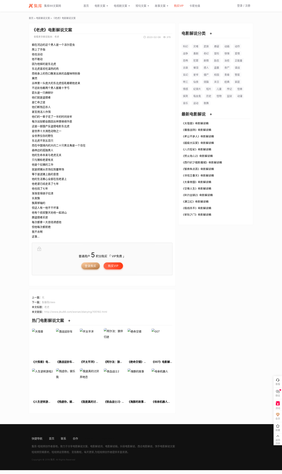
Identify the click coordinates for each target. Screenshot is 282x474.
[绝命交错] (138, 342)
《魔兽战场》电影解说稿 (196, 129)
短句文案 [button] (141, 5)
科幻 (185, 46)
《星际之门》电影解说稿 (196, 214)
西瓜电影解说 (145, 446)
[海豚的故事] (138, 382)
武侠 (206, 46)
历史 (208, 95)
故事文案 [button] (160, 5)
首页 (86, 5)
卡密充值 (194, 5)
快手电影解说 (162, 446)
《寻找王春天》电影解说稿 (198, 175)
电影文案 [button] (100, 5)
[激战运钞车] (66, 342)
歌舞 (206, 103)
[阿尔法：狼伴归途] (114, 342)
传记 (229, 88)
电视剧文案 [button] (121, 5)
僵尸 (206, 74)
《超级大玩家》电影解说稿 (198, 142)
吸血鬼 (197, 95)
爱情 (237, 53)
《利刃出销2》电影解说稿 (197, 195)
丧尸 (226, 67)
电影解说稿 (111, 446)
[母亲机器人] (162, 382)
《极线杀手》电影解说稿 (196, 208)
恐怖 (185, 60)
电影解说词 (96, 446)
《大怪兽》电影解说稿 (195, 123)
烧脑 (206, 81)
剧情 (206, 60)
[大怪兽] (42, 342)
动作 (237, 46)
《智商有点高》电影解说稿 (198, 168)
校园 (216, 74)
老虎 (56, 36)
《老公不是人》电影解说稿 (198, 136)
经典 (226, 81)
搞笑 (185, 95)
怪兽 (239, 88)
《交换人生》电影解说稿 (196, 188)
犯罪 (195, 60)
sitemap (90, 438)
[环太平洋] (90, 342)
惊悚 (226, 53)
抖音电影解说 (127, 446)
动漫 (239, 95)
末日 (216, 81)
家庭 (237, 81)
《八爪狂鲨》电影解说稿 (196, 149)
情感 (185, 88)
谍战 (237, 67)
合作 (75, 438)
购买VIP (179, 5)
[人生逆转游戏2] (42, 382)
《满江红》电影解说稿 (195, 201)
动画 (226, 46)
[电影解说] (36, 6)
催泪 (195, 67)
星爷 (195, 74)
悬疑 (216, 46)
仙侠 (195, 81)
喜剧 (195, 53)
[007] (162, 342)
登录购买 (90, 265)
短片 (208, 88)
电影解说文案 (43, 18)
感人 (206, 67)
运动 (195, 103)
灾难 (195, 46)
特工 (185, 81)
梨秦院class (48, 302)
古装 (185, 67)
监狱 (229, 95)
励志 (216, 60)
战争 (185, 53)
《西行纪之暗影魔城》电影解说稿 (202, 162)
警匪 (237, 74)
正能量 (238, 60)
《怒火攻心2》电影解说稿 (197, 155)
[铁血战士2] (114, 382)
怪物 (219, 95)
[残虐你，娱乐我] (66, 382)
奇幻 (206, 53)
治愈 (226, 60)
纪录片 (197, 88)
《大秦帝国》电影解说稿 (196, 182)
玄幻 (185, 74)
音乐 (185, 103)
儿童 (219, 88)
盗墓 (216, 67)
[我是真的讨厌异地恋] (90, 382)
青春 (226, 74)
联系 (63, 438)
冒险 (216, 53)
